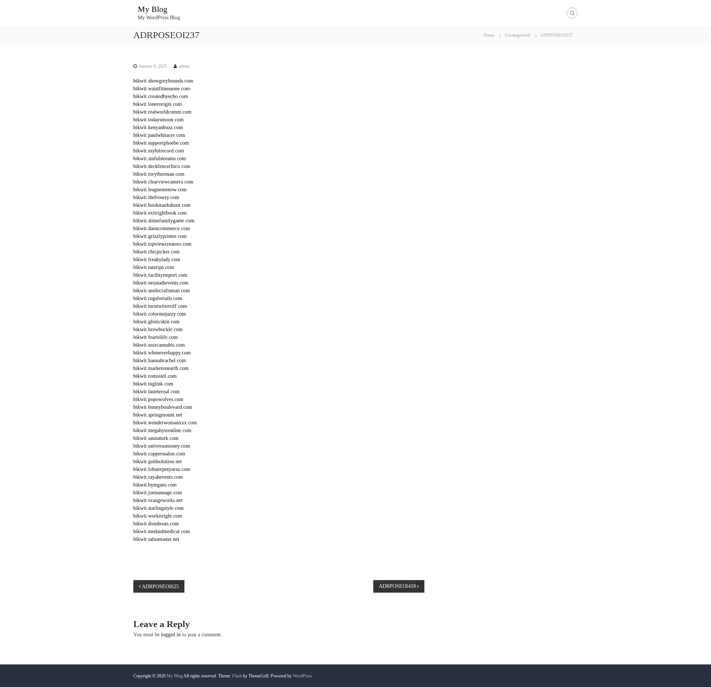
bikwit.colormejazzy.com (159, 314)
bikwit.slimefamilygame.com (163, 220)
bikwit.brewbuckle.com (158, 329)
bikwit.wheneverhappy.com (162, 353)
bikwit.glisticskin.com (156, 321)
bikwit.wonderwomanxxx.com (165, 422)
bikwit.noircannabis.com (159, 345)
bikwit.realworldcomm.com (162, 112)
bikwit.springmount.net (157, 415)
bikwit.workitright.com (157, 516)
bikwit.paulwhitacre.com (159, 135)
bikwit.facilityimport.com (160, 275)
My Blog (152, 9)
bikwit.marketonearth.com (160, 368)
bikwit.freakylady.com (156, 259)
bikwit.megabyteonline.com (162, 430)
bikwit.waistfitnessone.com (161, 88)
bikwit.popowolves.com (158, 399)
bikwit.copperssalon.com (159, 454)
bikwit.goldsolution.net (157, 461)
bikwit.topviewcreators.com (162, 244)
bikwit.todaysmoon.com (158, 119)
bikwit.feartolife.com (155, 337)
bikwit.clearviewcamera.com (163, 182)
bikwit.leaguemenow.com (160, 189)
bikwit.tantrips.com (153, 267)
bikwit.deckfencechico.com (161, 166)
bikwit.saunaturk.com (155, 438)
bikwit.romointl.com (155, 376)
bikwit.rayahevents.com (158, 477)
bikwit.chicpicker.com (156, 252)
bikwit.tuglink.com (153, 384)
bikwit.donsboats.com (156, 523)
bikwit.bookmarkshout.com (162, 205)
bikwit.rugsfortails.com (157, 298)
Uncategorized (517, 35)
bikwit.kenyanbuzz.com (158, 127)
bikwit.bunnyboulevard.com (162, 407)
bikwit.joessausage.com (157, 492)
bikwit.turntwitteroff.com (160, 306)
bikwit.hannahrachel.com (159, 360)
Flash (237, 675)
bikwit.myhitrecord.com (158, 151)
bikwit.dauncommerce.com (161, 228)
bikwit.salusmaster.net (156, 539)
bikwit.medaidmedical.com (161, 531)
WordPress (302, 675)
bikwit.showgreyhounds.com (163, 81)
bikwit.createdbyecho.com (160, 96)
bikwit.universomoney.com (161, 446)
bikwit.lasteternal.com (156, 391)
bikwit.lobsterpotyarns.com (161, 469)
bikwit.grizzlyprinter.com (160, 236)
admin (184, 66)
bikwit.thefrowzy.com (156, 197)
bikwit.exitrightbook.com (160, 213)
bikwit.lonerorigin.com (157, 104)
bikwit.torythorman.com (158, 174)
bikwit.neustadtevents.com (160, 283)
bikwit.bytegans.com (155, 485)
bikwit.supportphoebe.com (161, 143)
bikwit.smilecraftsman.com (161, 290)
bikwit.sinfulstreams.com (159, 158)
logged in (171, 634)
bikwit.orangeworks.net (158, 500)
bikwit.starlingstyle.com (158, 508)
